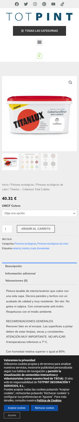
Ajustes (12, 415)
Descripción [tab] (13, 266)
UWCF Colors (11, 205)
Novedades (43, 248)
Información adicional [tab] (20, 273)
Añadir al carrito (35, 228)
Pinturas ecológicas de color (52, 243)
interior (25, 248)
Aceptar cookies (16, 408)
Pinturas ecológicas (22, 184)
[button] (39, 42)
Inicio (5, 184)
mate (33, 248)
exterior (17, 248)
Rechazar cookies (44, 408)
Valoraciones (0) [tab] (16, 280)
